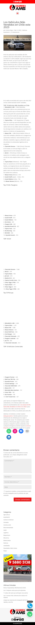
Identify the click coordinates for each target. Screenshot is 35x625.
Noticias (24, 30)
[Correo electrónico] (27, 431)
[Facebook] (16, 2)
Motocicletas (7, 540)
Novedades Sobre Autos (10, 548)
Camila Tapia (9, 30)
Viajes (5, 551)
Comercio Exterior (8, 520)
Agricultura (6, 514)
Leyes (5, 530)
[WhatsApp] (9, 431)
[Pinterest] (19, 2)
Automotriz (6, 32)
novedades (6, 545)
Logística (5, 532)
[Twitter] (17, 2)
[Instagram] (14, 2)
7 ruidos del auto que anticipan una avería (15, 593)
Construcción (7, 525)
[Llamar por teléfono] (30, 605)
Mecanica (6, 538)
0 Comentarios (15, 32)
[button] (17, 13)
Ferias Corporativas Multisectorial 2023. (14, 588)
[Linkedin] (21, 2)
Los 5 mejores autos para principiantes (14, 590)
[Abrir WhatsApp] (29, 614)
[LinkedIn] (9, 437)
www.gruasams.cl (8, 416)
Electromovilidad (8, 527)
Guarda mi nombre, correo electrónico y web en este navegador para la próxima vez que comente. (17, 493)
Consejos (6, 522)
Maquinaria (6, 535)
